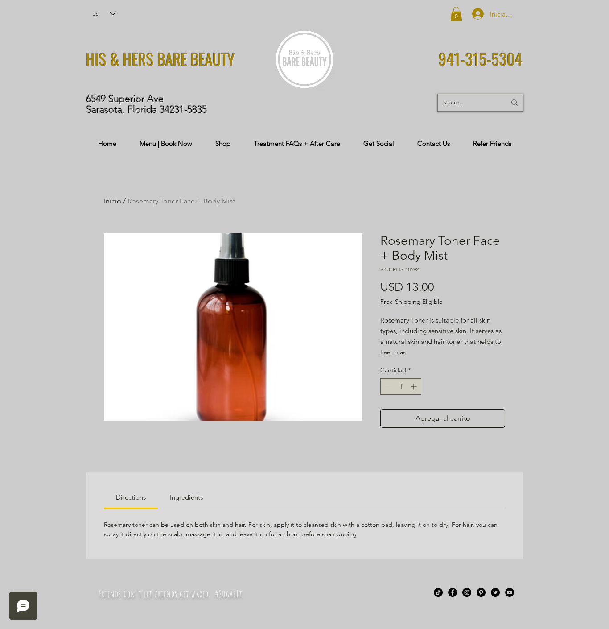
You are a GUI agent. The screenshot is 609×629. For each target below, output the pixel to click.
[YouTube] (509, 592)
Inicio (112, 201)
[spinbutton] (401, 386)
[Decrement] (387, 386)
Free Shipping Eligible (411, 302)
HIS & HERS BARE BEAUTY (160, 58)
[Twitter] (495, 592)
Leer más (393, 352)
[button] (456, 14)
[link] (131, 497)
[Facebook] (452, 592)
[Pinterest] (481, 592)
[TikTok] (438, 592)
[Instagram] (466, 592)
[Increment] (414, 386)
